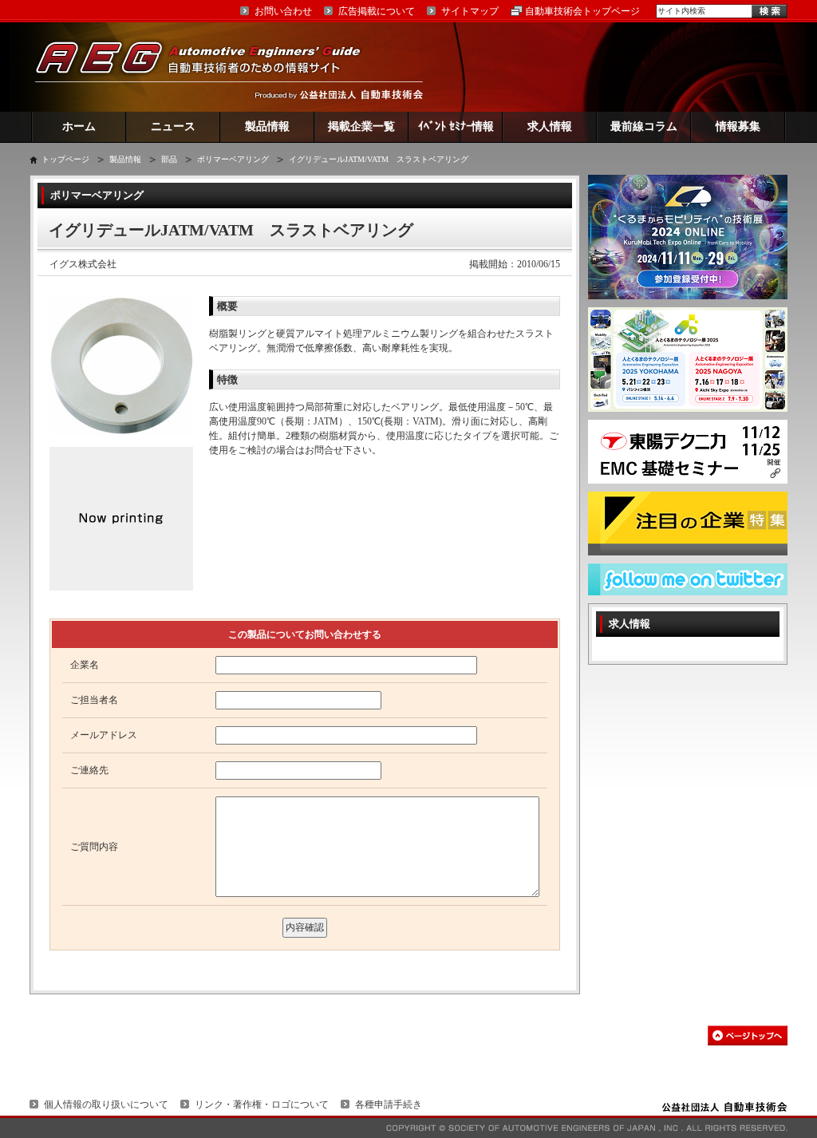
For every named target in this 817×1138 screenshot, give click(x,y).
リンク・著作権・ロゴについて (262, 1104)
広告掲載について (376, 11)
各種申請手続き (388, 1104)
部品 (169, 159)
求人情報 (549, 126)
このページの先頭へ (747, 1035)
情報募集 (738, 126)
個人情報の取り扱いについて (106, 1104)
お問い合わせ (283, 11)
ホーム (79, 126)
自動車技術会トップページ (582, 11)
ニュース (173, 126)
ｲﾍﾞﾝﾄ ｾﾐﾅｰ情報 (456, 126)
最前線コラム (643, 126)
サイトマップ (470, 11)
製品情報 (267, 126)
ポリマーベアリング (233, 159)
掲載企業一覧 (361, 126)
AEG (208, 66)
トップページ (65, 159)
